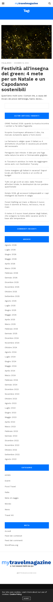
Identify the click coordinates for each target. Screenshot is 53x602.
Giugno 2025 (10, 310)
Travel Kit (9, 515)
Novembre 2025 (12, 287)
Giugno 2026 (10, 254)
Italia (3, 63)
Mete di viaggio (12, 498)
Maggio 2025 (10, 315)
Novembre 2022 (12, 445)
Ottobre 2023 (11, 399)
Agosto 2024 (10, 352)
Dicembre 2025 (12, 282)
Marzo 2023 (10, 426)
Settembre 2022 (12, 454)
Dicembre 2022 (12, 440)
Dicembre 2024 (12, 338)
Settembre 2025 (12, 296)
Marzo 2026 (10, 268)
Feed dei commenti (14, 540)
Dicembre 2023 (12, 389)
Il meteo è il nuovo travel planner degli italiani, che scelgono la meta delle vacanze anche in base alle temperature (26, 215)
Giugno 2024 (10, 361)
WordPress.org (11, 545)
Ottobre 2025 (11, 291)
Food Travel (10, 486)
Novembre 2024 (12, 343)
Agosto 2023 (10, 403)
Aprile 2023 (10, 422)
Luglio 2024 (10, 357)
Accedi (8, 531)
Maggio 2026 (11, 259)
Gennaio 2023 (11, 436)
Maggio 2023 (10, 417)
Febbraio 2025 (11, 329)
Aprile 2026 (10, 264)
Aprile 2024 (10, 371)
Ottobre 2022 (11, 450)
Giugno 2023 (10, 412)
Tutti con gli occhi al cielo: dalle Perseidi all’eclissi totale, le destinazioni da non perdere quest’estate (26, 184)
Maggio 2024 (10, 366)
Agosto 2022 (10, 459)
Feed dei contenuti (13, 536)
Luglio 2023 (10, 408)
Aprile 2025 (10, 319)
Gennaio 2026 (11, 277)
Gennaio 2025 (11, 333)
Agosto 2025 (10, 301)
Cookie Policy (16, 594)
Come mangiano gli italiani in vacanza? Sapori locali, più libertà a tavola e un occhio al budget (26, 172)
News (9, 63)
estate (8, 475)
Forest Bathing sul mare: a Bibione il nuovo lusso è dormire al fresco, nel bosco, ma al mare (25, 204)
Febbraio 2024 (11, 380)
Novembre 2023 (12, 394)
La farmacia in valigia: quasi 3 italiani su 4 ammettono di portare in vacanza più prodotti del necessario (26, 143)
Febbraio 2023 (11, 431)
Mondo (8, 504)
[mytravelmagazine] (26, 3)
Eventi (7, 481)
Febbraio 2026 (11, 273)
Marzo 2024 (10, 375)
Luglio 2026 (10, 250)
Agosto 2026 (11, 245)
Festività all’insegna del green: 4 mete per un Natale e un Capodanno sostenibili (25, 79)
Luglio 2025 (10, 305)
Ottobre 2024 (11, 347)
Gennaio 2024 (11, 385)
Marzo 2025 (10, 324)
